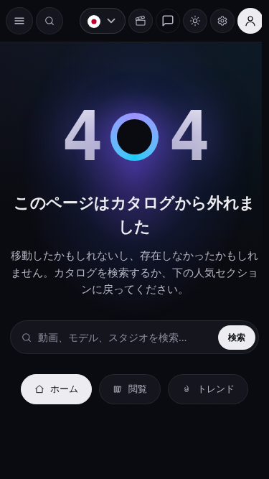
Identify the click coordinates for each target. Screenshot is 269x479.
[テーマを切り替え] (188, 21)
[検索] (49, 20)
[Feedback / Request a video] (160, 21)
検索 (229, 337)
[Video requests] (133, 21)
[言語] (95, 21)
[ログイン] (243, 21)
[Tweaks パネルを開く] (215, 21)
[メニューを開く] (19, 20)
